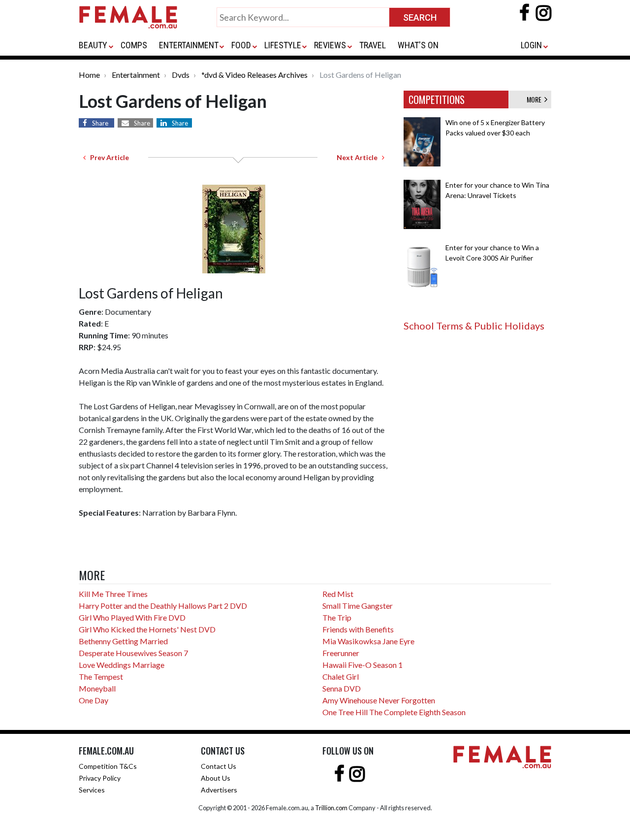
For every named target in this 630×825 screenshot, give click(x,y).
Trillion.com (331, 808)
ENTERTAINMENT (189, 45)
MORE (535, 99)
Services (92, 790)
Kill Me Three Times (113, 593)
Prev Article (107, 157)
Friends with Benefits (358, 629)
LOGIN (531, 45)
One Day (93, 700)
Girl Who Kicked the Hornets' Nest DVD (147, 629)
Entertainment (136, 74)
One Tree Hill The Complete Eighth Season (394, 712)
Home (89, 74)
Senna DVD (341, 688)
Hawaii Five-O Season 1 (362, 664)
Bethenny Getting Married (123, 641)
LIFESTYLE (282, 45)
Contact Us (218, 766)
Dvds (180, 74)
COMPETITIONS (437, 99)
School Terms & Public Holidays (474, 325)
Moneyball (97, 688)
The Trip (336, 617)
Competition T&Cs (108, 766)
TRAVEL (372, 45)
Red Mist (337, 593)
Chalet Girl (340, 676)
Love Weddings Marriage (121, 664)
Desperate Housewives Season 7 (133, 653)
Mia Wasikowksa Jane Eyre (368, 641)
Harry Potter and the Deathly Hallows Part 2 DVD (163, 605)
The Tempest (101, 676)
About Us (215, 778)
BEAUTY (93, 45)
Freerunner (340, 653)
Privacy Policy (100, 778)
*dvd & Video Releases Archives (254, 74)
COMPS (134, 45)
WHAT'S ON (418, 45)
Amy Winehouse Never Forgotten (378, 700)
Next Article (359, 157)
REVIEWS (330, 45)
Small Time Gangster (357, 605)
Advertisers (219, 790)
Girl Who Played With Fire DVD (132, 617)
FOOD (241, 45)
